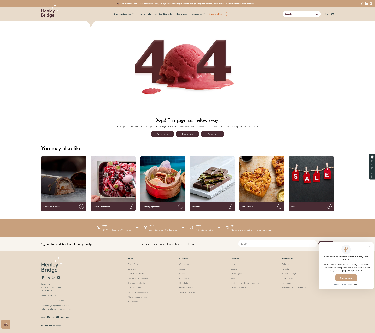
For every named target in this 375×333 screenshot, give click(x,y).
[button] (372, 166)
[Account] (326, 14)
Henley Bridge (55, 325)
